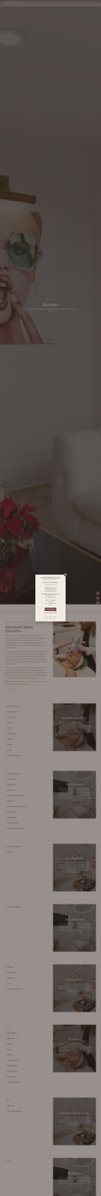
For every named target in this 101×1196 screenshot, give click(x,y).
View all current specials (50, 612)
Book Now (50, 609)
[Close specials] (65, 575)
